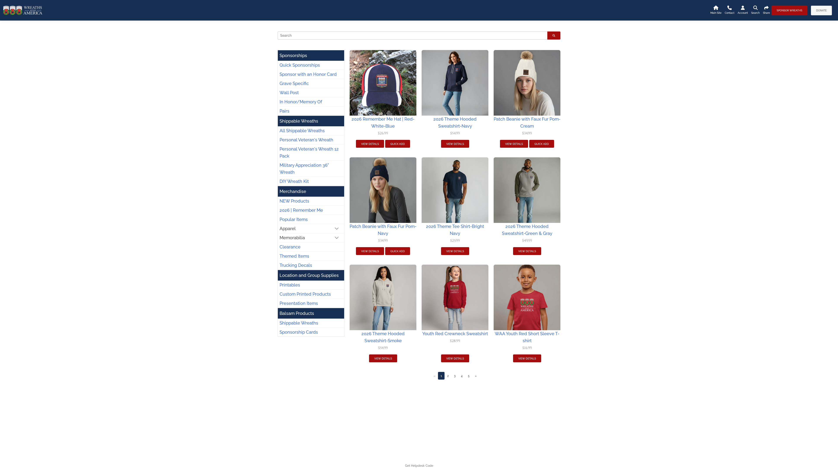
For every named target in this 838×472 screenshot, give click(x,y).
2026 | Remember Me (301, 210)
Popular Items (294, 219)
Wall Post (289, 92)
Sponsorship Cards (299, 332)
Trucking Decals (296, 265)
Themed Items (294, 256)
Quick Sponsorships (300, 65)
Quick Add (397, 144)
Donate (821, 10)
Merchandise (293, 191)
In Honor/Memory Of (301, 101)
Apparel (288, 228)
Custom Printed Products (305, 294)
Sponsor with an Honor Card (308, 74)
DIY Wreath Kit (294, 181)
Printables (290, 285)
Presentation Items (299, 303)
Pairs (284, 111)
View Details (370, 144)
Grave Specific (294, 83)
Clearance (290, 247)
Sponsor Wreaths (789, 10)
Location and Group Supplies (309, 275)
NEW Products (294, 201)
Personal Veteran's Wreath (306, 139)
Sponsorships (293, 55)
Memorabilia (292, 237)
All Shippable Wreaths (302, 130)
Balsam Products (297, 313)
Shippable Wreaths (299, 121)
